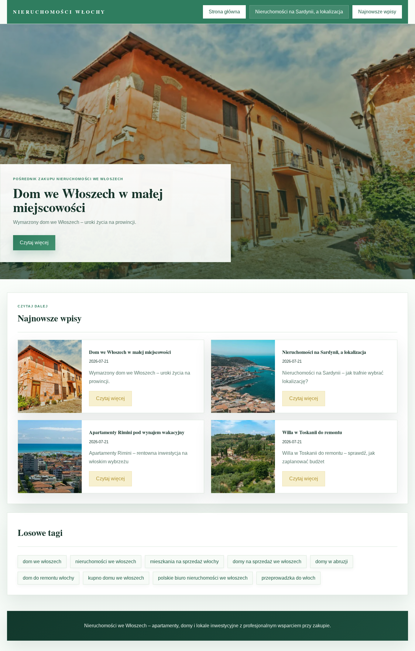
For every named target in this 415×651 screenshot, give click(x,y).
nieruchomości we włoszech (105, 561)
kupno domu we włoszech (116, 578)
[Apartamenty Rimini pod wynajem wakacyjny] (50, 456)
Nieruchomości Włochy (59, 11)
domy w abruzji (331, 561)
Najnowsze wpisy (377, 11)
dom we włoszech (42, 561)
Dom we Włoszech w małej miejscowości (130, 351)
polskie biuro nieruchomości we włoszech (203, 578)
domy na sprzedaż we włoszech (267, 561)
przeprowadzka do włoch (288, 578)
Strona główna (224, 11)
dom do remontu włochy (48, 578)
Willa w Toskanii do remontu (312, 432)
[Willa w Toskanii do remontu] (243, 456)
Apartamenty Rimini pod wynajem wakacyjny (136, 432)
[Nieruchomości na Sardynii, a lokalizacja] (243, 376)
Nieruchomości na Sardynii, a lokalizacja (299, 11)
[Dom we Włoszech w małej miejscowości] (50, 376)
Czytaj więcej (34, 242)
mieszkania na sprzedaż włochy (184, 561)
